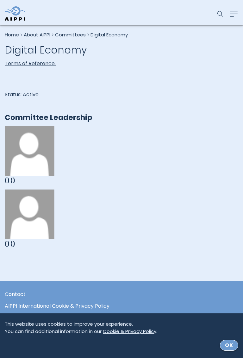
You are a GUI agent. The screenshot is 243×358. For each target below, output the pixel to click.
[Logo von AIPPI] (15, 13)
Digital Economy (109, 35)
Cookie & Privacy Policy (129, 331)
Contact (15, 294)
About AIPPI (37, 35)
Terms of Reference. (30, 63)
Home (12, 35)
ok (229, 345)
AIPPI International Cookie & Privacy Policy (57, 306)
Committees (70, 35)
